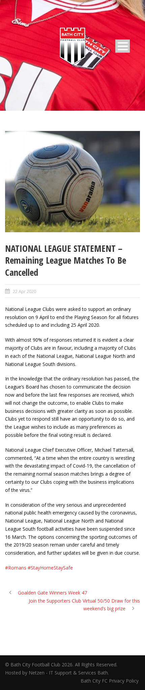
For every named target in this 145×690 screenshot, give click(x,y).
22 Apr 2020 (24, 291)
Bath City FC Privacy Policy (110, 681)
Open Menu (122, 46)
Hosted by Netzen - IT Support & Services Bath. (57, 672)
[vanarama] (72, 181)
